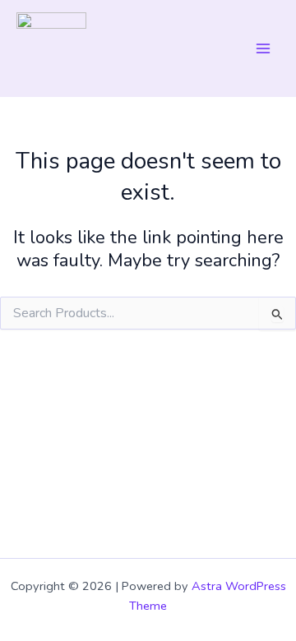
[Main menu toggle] (263, 48)
